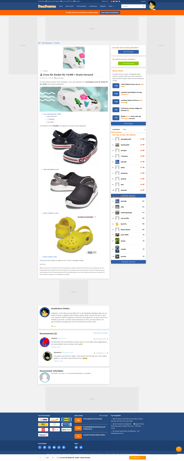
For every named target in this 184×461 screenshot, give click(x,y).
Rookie (123, 241)
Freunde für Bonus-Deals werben (94, 435)
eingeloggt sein (63, 373)
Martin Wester (125, 229)
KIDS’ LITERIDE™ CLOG (51, 213)
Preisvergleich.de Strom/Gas (92, 419)
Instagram (56, 1)
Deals (61, 6)
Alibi (122, 207)
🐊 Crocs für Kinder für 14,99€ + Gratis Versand (73, 458)
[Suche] (143, 6)
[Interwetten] (43, 424)
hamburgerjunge (126, 212)
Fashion (57, 43)
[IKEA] (66, 419)
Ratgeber (103, 6)
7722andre (124, 156)
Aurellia (123, 249)
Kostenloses (93, 6)
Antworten (54, 347)
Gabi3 (123, 167)
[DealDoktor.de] (47, 6)
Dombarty (124, 173)
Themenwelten (81, 6)
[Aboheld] (43, 419)
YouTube (64, 1)
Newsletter (77, 1)
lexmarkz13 (63, 352)
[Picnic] (43, 429)
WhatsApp (42, 1)
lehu (122, 184)
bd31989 (123, 162)
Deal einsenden (128, 52)
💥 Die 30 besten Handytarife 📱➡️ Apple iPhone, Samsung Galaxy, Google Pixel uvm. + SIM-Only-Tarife (127, 426)
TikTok (70, 1)
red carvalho (125, 218)
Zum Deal (137, 458)
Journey (123, 256)
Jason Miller (125, 235)
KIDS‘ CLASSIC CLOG (50, 257)
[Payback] (66, 424)
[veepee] (43, 434)
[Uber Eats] (66, 429)
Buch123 (123, 224)
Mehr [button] (111, 6)
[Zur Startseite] (152, 5)
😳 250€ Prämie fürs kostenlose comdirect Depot (82, 12)
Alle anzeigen (128, 123)
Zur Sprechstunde (128, 63)
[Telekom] (54, 429)
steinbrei (59, 338)
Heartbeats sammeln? (128, 195)
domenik (124, 190)
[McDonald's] (54, 424)
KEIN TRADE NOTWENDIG (109, 12)
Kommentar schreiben (101, 333)
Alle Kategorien (47, 43)
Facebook (49, 1)
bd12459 (123, 150)
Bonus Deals (70, 6)
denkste (123, 179)
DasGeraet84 (125, 145)
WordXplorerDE (126, 139)
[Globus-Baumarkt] (54, 419)
